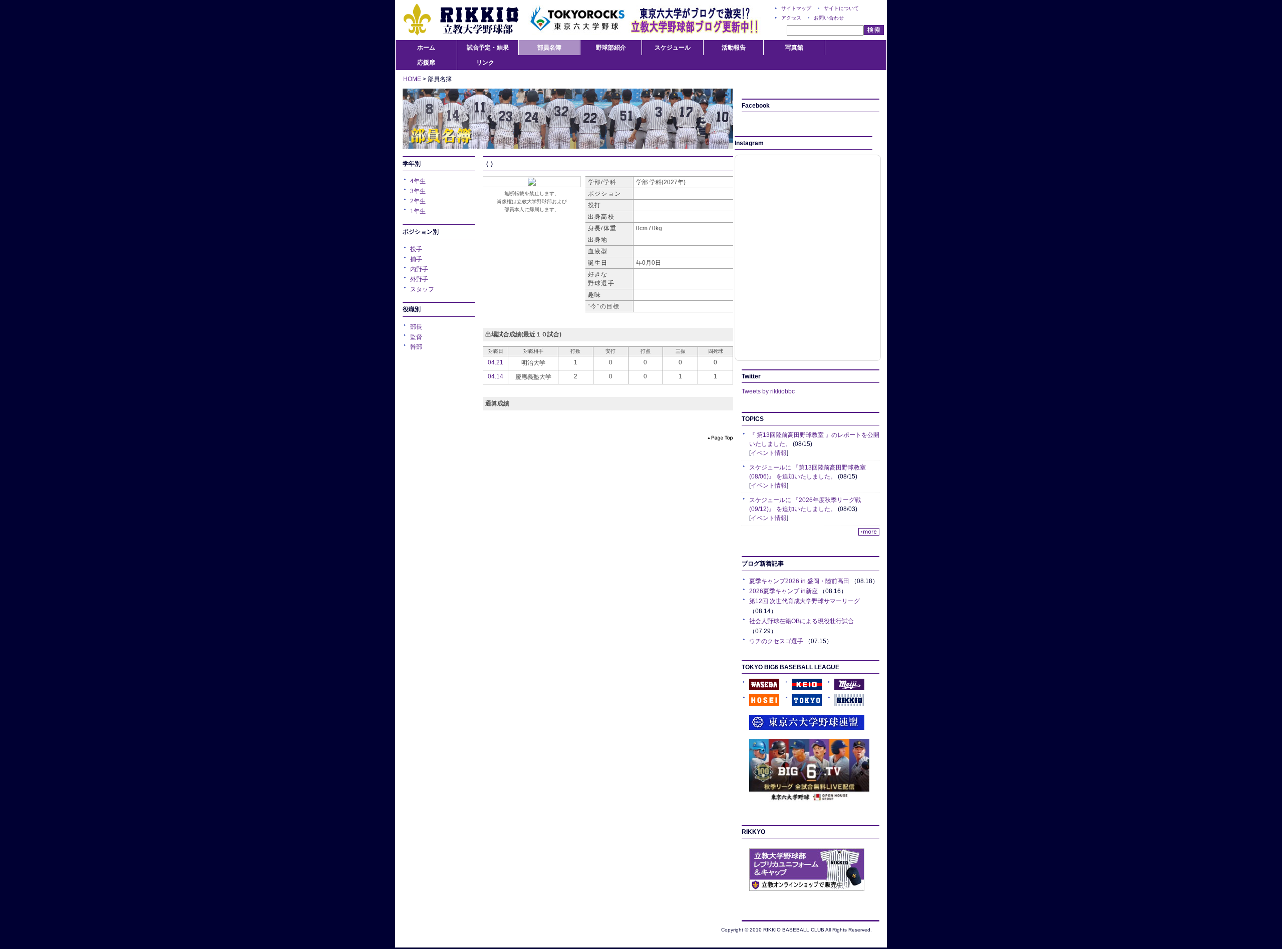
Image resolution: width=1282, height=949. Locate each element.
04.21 (495, 362)
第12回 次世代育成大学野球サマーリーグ (804, 601)
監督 (416, 336)
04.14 (495, 376)
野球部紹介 (611, 47)
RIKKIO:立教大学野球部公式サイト (460, 20)
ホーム (426, 47)
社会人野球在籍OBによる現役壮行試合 (801, 621)
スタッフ (422, 289)
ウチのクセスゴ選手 (776, 641)
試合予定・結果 (488, 47)
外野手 (419, 279)
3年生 (418, 191)
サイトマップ (796, 8)
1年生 (418, 211)
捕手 (416, 259)
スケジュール (673, 47)
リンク (485, 62)
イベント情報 (769, 452)
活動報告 (734, 47)
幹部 (416, 346)
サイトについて (841, 8)
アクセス (791, 18)
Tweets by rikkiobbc (768, 391)
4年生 (418, 181)
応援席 (426, 62)
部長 (416, 326)
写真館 (794, 47)
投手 (416, 249)
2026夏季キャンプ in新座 (783, 591)
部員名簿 (549, 47)
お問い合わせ (829, 18)
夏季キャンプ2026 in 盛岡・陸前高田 (799, 581)
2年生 (418, 201)
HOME (412, 79)
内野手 (419, 269)
